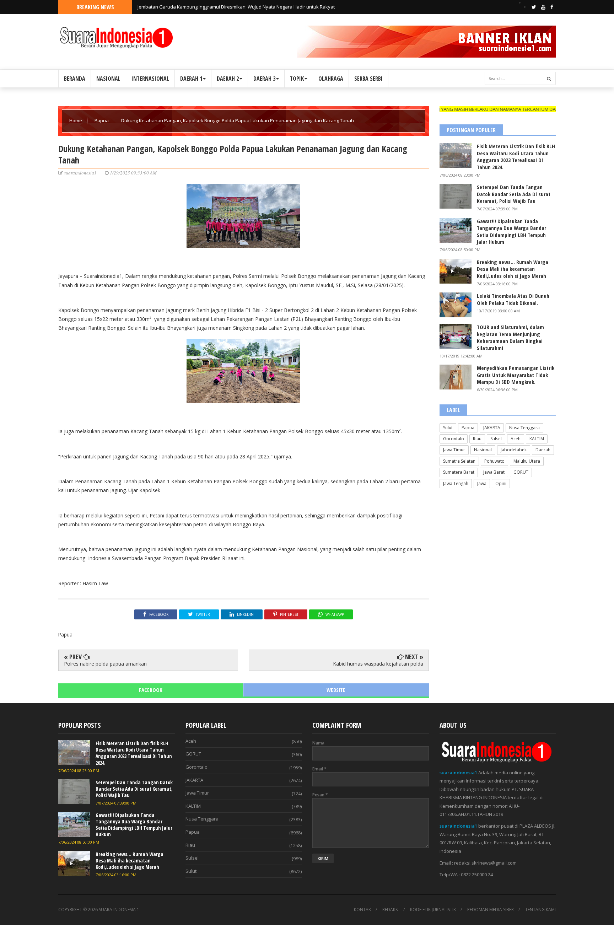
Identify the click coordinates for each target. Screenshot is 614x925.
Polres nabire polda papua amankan (105, 663)
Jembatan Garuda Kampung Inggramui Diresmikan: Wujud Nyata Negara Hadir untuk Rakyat (236, 7)
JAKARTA (491, 428)
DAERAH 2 (228, 78)
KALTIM (536, 439)
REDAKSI (390, 909)
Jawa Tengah (455, 483)
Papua (102, 120)
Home (76, 120)
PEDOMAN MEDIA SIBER (490, 909)
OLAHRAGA (330, 78)
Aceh (516, 439)
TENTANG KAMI (540, 909)
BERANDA (74, 78)
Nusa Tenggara (524, 428)
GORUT (520, 472)
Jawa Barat (494, 472)
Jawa (481, 483)
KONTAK (362, 909)
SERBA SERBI (368, 78)
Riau (477, 439)
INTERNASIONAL (150, 78)
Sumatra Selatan (459, 461)
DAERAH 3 (264, 78)
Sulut (448, 428)
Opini (500, 483)
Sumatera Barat (458, 472)
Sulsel (496, 439)
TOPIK (297, 78)
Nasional (483, 450)
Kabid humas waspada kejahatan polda (378, 663)
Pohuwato (494, 461)
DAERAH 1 (191, 78)
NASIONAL (108, 78)
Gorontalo (453, 439)
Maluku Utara (526, 461)
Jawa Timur (454, 450)
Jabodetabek (514, 450)
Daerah (542, 450)
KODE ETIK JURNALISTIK (433, 909)
